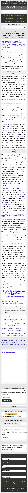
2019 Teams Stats (19, 300)
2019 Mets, (11, 300)
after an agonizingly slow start (15, 196)
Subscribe (6, 400)
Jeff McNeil (4, 188)
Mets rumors (5, 303)
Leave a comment (21, 37)
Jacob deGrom (14, 101)
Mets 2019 (14, 31)
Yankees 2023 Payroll (20, 21)
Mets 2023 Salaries (14, 3)
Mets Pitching (21, 302)
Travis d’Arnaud (19, 265)
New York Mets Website (9, 1)
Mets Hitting (5, 302)
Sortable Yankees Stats (19, 15)
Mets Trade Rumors (5, 3)
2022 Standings (9, 5)
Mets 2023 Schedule (19, 1)
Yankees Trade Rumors (10, 18)
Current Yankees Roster (8, 21)
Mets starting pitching (16, 303)
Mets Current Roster (22, 3)
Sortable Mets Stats (17, 5)
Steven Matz (16, 113)
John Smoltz (9, 449)
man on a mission (15, 188)
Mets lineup (12, 302)
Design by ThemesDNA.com (14, 491)
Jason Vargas (19, 136)
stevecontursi (7, 37)
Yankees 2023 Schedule (8, 15)
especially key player (7, 204)
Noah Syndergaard (7, 124)
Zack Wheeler (9, 132)
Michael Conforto (13, 202)
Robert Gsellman (12, 277)
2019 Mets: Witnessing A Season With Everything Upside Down (14, 34)
